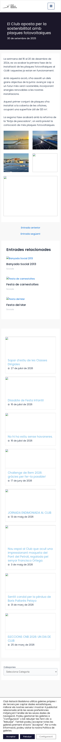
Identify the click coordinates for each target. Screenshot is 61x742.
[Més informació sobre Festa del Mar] (15, 299)
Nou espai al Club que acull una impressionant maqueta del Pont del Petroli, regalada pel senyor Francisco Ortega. (30, 554)
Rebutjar (27, 736)
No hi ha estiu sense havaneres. (30, 437)
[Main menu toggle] (51, 6)
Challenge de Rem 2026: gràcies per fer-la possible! (27, 475)
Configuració (46, 736)
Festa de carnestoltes (22, 284)
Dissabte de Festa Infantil (26, 400)
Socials (10, 268)
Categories (10, 667)
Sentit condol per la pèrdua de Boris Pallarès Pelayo (29, 599)
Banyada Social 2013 (21, 264)
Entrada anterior (30, 228)
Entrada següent (30, 234)
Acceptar (10, 736)
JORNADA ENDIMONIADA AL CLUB (29, 513)
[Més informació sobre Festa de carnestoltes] (20, 278)
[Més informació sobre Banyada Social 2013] (19, 258)
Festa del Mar (16, 305)
